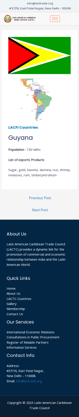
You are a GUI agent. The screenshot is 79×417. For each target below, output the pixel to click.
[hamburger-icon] (55, 19)
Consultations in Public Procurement (33, 337)
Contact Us (15, 314)
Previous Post (40, 198)
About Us (13, 293)
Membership (16, 308)
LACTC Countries (19, 298)
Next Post (40, 210)
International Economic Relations (30, 332)
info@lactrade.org (29, 381)
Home (11, 288)
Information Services (22, 347)
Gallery (11, 303)
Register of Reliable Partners (27, 342)
